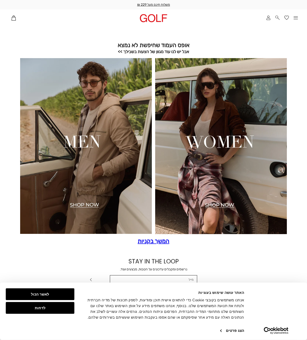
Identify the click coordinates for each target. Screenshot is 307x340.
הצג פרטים (235, 330)
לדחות (40, 308)
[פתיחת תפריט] (295, 18)
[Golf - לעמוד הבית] (153, 18)
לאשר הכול (40, 294)
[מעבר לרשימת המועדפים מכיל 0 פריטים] (286, 18)
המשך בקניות (153, 241)
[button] (277, 18)
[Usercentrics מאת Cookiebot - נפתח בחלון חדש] (276, 330)
